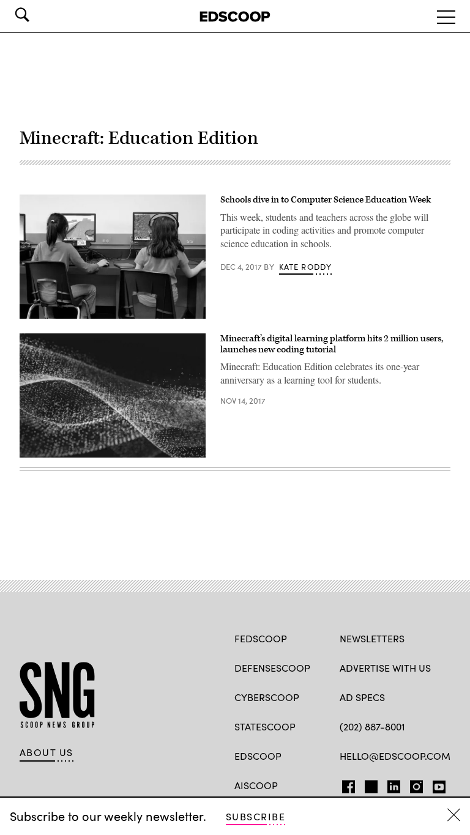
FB (345, 784)
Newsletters (372, 638)
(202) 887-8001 (372, 726)
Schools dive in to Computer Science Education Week (325, 200)
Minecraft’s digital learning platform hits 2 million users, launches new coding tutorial (331, 344)
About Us (46, 752)
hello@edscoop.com (395, 755)
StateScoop (265, 726)
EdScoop (258, 755)
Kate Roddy (305, 266)
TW (369, 784)
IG (413, 784)
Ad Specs (362, 697)
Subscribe (255, 816)
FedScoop (260, 638)
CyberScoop (266, 697)
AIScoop (256, 785)
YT (436, 784)
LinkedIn (394, 784)
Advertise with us (385, 667)
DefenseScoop (272, 667)
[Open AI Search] (39, 14)
